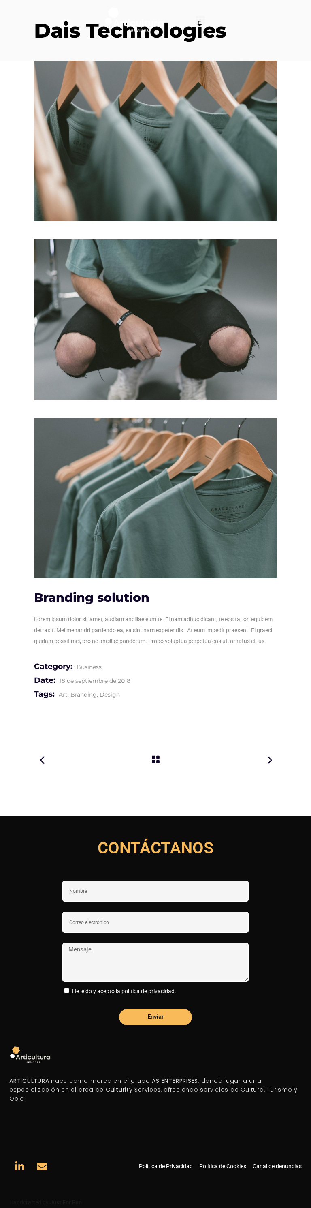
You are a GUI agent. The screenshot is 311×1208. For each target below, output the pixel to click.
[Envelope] (42, 1167)
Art (63, 694)
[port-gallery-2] (155, 319)
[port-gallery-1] (155, 141)
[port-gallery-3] (155, 498)
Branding (83, 694)
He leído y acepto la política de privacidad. (124, 991)
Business (89, 667)
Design (110, 694)
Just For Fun (66, 1202)
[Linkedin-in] (19, 1167)
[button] (200, 19)
